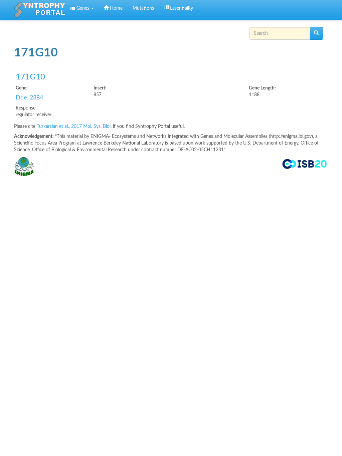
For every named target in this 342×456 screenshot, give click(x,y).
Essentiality (181, 8)
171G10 (30, 77)
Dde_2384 (29, 98)
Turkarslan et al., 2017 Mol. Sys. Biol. (75, 126)
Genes (83, 8)
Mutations (143, 8)
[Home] (39, 10)
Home (116, 8)
